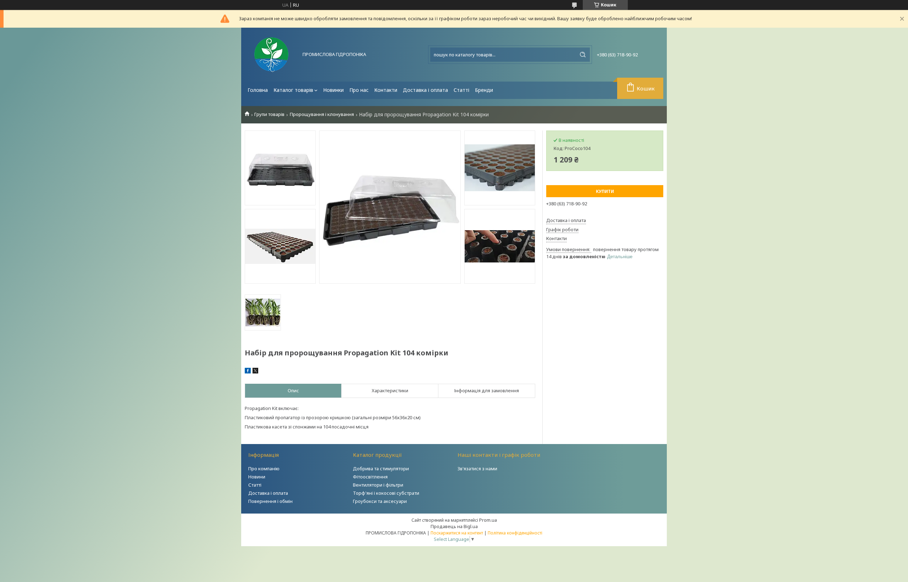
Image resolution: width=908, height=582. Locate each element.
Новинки (333, 90)
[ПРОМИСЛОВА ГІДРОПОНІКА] (271, 54)
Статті (461, 90)
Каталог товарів (293, 90)
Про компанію (263, 468)
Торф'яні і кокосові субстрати (386, 493)
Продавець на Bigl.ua (454, 526)
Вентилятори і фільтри (378, 485)
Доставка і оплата (425, 90)
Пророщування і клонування (322, 114)
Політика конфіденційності (515, 533)
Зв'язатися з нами (477, 468)
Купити (605, 191)
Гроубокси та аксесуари (380, 501)
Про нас (359, 90)
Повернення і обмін (270, 501)
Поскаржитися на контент (457, 533)
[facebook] (248, 371)
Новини (256, 476)
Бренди (484, 90)
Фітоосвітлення (370, 476)
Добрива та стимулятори (381, 468)
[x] (255, 371)
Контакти (385, 90)
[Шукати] (583, 55)
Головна (258, 90)
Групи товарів (269, 114)
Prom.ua (488, 520)
